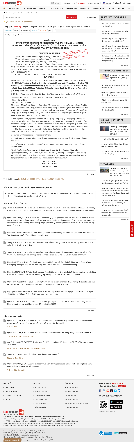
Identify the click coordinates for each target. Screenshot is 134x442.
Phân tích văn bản (41, 391)
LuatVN (91, 174)
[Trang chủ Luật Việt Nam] (12, 3)
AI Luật (111, 8)
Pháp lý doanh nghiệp (42, 395)
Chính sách (21, 370)
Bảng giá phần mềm (71, 387)
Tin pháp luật (71, 8)
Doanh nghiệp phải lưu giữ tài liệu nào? (114, 139)
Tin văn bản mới (56, 8)
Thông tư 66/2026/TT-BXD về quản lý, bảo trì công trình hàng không (34, 354)
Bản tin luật (85, 8)
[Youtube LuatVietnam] (107, 391)
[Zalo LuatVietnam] (104, 391)
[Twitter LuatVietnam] (115, 391)
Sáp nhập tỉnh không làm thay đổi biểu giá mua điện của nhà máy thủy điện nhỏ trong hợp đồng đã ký (114, 203)
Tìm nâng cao (90, 17)
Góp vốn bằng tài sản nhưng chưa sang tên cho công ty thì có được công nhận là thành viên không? (115, 48)
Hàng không (19, 358)
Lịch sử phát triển (11, 391)
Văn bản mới (14, 8)
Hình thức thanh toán (72, 391)
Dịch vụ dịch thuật (41, 399)
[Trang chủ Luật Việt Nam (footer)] (13, 414)
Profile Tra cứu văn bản (13, 395)
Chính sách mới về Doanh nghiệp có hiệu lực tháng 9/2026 (119, 77)
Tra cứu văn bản (29, 8)
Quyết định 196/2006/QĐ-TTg (29, 179)
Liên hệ (8, 399)
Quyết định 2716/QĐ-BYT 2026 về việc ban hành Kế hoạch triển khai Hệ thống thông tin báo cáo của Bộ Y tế (50, 333)
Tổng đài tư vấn (40, 407)
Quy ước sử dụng (70, 395)
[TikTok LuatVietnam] (111, 391)
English (108, 3)
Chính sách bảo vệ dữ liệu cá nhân (76, 403)
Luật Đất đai (36, 440)
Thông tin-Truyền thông (25, 336)
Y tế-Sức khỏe (12, 327)
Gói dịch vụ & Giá (93, 3)
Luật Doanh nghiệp (24, 440)
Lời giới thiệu (10, 387)
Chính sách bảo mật (71, 399)
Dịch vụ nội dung (40, 403)
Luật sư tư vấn (99, 8)
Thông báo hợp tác (71, 407)
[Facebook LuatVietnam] (100, 391)
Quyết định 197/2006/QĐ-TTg (53, 179)
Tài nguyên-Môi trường (37, 348)
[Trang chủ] (4, 8)
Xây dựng (10, 358)
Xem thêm (91, 311)
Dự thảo (42, 8)
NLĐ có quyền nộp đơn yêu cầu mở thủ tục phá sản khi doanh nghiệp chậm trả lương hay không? (115, 58)
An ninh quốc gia (23, 348)
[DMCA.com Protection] (120, 434)
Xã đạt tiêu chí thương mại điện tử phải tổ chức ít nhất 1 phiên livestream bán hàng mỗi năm (114, 212)
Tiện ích (121, 8)
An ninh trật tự (12, 348)
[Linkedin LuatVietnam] (119, 391)
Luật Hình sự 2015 (47, 440)
